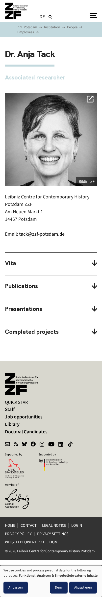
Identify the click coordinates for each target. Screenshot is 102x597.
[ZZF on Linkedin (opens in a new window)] (61, 445)
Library (12, 424)
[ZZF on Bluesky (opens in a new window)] (24, 445)
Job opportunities (24, 416)
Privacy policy (18, 533)
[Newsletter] (7, 445)
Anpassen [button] (15, 587)
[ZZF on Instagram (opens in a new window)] (42, 445)
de (42, 17)
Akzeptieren (83, 587)
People (72, 27)
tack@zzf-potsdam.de (42, 234)
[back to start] (17, 10)
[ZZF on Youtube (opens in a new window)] (51, 445)
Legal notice (54, 525)
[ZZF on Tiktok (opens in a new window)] (71, 445)
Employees (25, 32)
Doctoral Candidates (26, 431)
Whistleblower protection (31, 542)
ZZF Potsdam (27, 27)
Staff (10, 409)
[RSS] (16, 445)
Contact (29, 525)
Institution (52, 27)
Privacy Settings (53, 533)
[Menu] (93, 15)
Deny (59, 587)
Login (77, 525)
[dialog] (51, 581)
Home (10, 525)
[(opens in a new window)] (20, 492)
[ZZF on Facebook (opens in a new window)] (33, 445)
